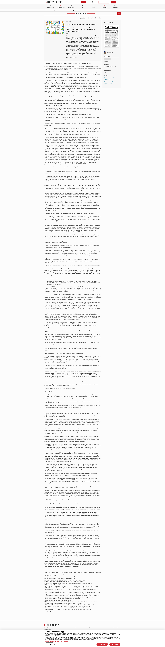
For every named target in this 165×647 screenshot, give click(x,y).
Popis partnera (64, 641)
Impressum (57, 641)
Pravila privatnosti (49, 641)
